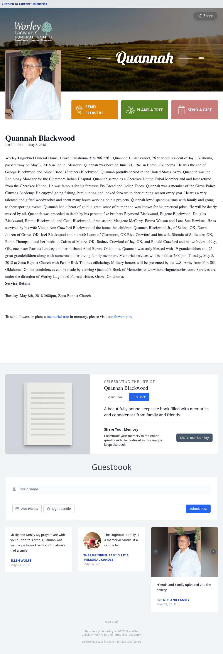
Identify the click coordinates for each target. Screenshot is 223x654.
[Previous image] (155, 551)
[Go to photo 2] (186, 574)
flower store (123, 316)
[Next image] (213, 551)
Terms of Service (123, 635)
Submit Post (198, 509)
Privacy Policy (99, 635)
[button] (184, 552)
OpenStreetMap (116, 642)
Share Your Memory (194, 437)
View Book (115, 397)
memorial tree (58, 316)
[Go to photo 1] (183, 574)
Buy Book (139, 397)
